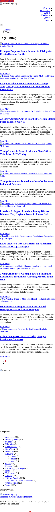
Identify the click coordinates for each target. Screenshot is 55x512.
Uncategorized (11, 483)
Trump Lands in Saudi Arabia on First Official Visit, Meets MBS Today (25, 153)
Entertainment (11, 446)
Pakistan (45, 15)
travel (13, 461)
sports (7, 471)
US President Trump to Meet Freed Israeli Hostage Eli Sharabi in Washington (23, 308)
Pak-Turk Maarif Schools (21, 480)
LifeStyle (9, 454)
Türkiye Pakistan (12, 478)
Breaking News (12, 439)
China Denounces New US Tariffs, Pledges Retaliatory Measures (23, 338)
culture (13, 456)
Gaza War (45, 10)
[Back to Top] (30, 511)
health (13, 459)
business (8, 442)
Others (46, 8)
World (47, 13)
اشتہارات (6, 508)
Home (47, 20)
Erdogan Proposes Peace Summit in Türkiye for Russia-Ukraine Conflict (26, 53)
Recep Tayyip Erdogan (15, 468)
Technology (10, 473)
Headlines (9, 451)
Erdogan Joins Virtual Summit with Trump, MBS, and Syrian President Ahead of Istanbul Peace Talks (25, 86)
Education (9, 444)
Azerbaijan (10, 437)
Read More (4, 73)
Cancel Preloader (7, 1)
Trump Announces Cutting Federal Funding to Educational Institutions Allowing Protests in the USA (26, 276)
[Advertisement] (27, 400)
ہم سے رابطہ (21, 508)
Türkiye (46, 18)
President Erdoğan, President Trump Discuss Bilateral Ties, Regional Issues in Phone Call (24, 213)
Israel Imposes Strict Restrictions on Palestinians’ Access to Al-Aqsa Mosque (26, 245)
